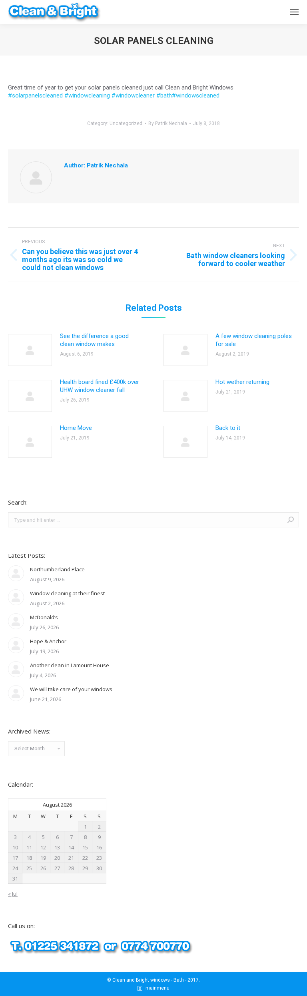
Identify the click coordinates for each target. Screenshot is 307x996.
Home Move (76, 427)
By (167, 123)
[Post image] (30, 350)
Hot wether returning (242, 382)
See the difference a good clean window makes (94, 340)
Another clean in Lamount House (69, 665)
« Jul (13, 893)
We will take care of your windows (71, 689)
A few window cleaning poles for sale (253, 340)
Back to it (227, 427)
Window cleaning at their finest (67, 593)
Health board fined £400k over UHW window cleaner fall (99, 386)
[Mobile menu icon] (294, 12)
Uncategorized (126, 123)
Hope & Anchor (48, 641)
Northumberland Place (57, 569)
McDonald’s (44, 617)
